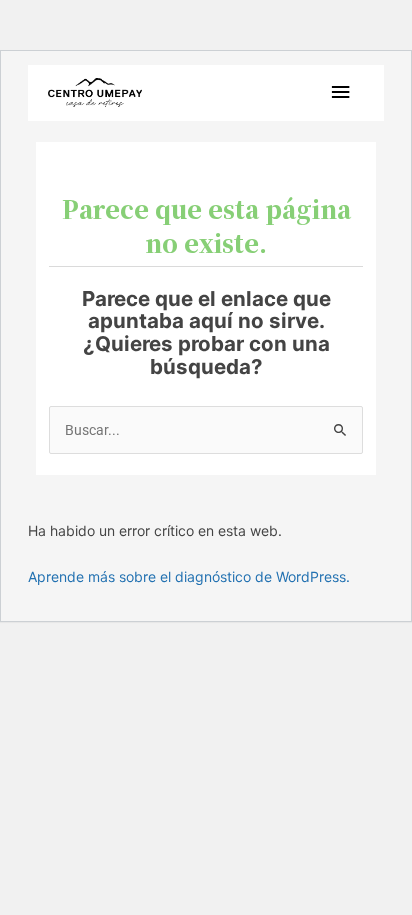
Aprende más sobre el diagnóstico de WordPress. (189, 576)
